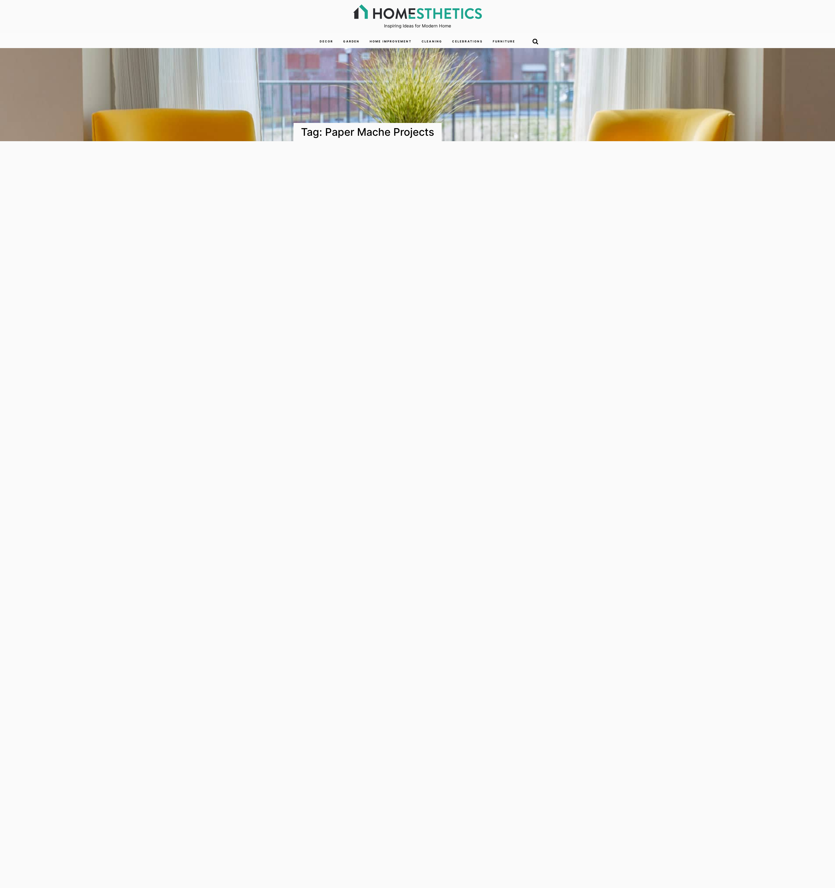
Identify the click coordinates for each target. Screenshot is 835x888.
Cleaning (432, 41)
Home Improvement (391, 41)
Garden (351, 41)
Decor (326, 41)
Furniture (504, 41)
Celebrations (467, 41)
